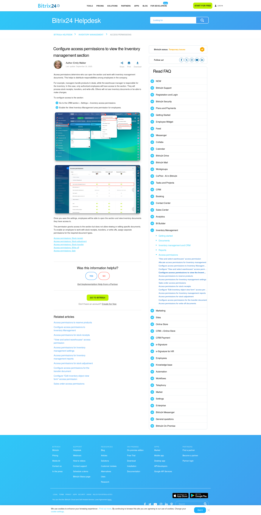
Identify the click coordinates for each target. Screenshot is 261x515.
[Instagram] (161, 504)
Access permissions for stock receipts (72, 334)
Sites (158, 317)
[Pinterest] (171, 504)
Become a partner (190, 455)
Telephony (161, 385)
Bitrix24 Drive (162, 155)
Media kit (56, 460)
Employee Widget (164, 121)
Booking (160, 196)
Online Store (162, 324)
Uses (103, 476)
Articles (104, 455)
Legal (55, 494)
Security (81, 494)
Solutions (112, 5)
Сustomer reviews (108, 466)
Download (131, 460)
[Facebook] (145, 504)
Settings (160, 398)
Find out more (105, 508)
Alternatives (106, 471)
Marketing (160, 310)
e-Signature (161, 344)
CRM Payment (163, 337)
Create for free (109, 303)
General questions (165, 419)
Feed (158, 128)
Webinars (77, 455)
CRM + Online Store (165, 330)
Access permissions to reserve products (73, 322)
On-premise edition (135, 450)
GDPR (75, 494)
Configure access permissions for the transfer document (71, 369)
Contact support (80, 466)
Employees (161, 358)
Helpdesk (77, 450)
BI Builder (160, 223)
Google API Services (163, 471)
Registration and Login (167, 94)
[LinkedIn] (166, 504)
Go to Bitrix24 (97, 297)
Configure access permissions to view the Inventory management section (183, 272)
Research (105, 481)
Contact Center (163, 203)
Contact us (57, 466)
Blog (145, 5)
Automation (161, 371)
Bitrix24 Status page (81, 476)
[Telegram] (149, 504)
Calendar (160, 148)
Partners (126, 5)
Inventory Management (91, 34)
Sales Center (162, 209)
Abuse (89, 494)
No (104, 276)
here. (110, 499)
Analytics (160, 216)
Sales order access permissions (69, 383)
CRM (158, 189)
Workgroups (162, 169)
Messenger (161, 135)
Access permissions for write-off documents (177, 303)
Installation (131, 466)
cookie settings (57, 511)
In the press (57, 471)
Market (159, 391)
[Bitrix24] (49, 6)
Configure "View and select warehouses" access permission (183, 269)
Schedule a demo (80, 471)
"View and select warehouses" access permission (72, 341)
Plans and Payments (166, 108)
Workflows (161, 378)
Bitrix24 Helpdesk (63, 34)
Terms (61, 494)
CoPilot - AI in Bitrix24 (166, 175)
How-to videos (79, 460)
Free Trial (131, 455)
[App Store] (180, 495)
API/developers (160, 466)
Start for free (203, 5)
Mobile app (159, 455)
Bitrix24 (55, 450)
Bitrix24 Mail (162, 162)
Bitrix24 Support (163, 87)
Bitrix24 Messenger (165, 412)
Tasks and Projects (165, 182)
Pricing (100, 5)
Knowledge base (164, 364)
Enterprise (161, 405)
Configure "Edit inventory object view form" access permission (71, 377)
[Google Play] (199, 495)
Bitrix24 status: (169, 49)
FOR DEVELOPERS (158, 5)
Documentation (133, 471)
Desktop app (159, 460)
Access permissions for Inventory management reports (69, 357)
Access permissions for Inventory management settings (69, 349)
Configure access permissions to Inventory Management (69, 328)
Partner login (188, 460)
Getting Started (163, 114)
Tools (90, 5)
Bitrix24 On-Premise (165, 425)
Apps (136, 5)
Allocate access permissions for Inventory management (182, 262)
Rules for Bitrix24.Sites (102, 494)
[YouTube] (155, 504)
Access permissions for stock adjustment (73, 363)
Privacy (68, 494)
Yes (91, 276)
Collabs (159, 142)
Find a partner (189, 450)
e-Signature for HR (165, 351)
